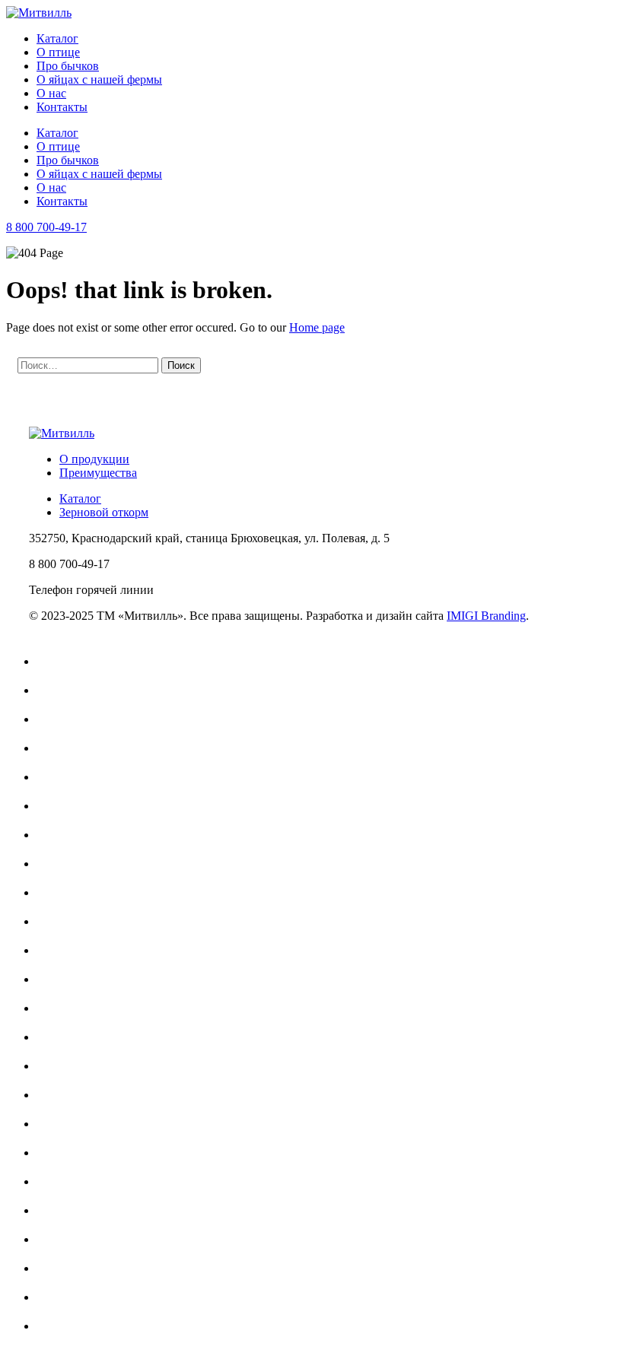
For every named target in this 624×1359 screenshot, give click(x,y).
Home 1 (63, 950)
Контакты (62, 106)
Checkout (67, 776)
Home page (317, 327)
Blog (56, 690)
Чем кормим (75, 1325)
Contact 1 (67, 834)
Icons (57, 979)
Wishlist (63, 1094)
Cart (54, 719)
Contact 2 (67, 863)
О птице (58, 52)
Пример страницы (91, 1268)
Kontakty (66, 1008)
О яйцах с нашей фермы (99, 79)
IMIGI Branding (486, 615)
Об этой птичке (85, 1239)
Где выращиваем (87, 1123)
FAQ (56, 921)
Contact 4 (67, 892)
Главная (64, 661)
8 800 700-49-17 (46, 227)
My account (72, 1036)
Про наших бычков (94, 1297)
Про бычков (68, 65)
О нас (51, 93)
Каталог (57, 38)
